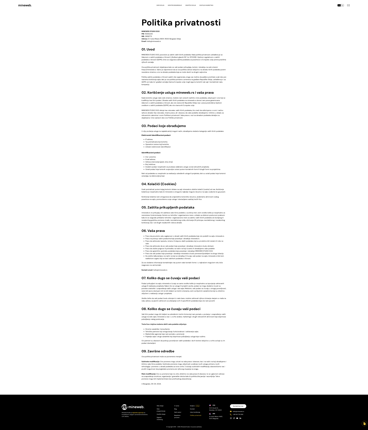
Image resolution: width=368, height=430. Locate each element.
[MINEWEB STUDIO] (25, 5)
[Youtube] (237, 418)
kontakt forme (191, 263)
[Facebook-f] (234, 418)
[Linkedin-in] (240, 418)
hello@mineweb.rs (238, 411)
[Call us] (231, 414)
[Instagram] (231, 418)
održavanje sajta (192, 331)
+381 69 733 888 (238, 414)
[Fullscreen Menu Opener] (348, 5)
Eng (342, 5)
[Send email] (231, 411)
